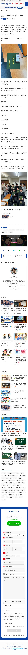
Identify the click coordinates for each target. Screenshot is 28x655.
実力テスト (18, 487)
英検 (7, 497)
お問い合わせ (21, 644)
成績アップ (4, 232)
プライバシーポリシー (8, 644)
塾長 (19, 482)
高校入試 (10, 232)
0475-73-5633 (19, 3)
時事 (24, 492)
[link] (10, 289)
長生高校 (21, 497)
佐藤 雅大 (14, 276)
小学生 (24, 487)
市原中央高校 (4, 490)
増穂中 (23, 482)
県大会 (3, 497)
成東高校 (11, 490)
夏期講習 (3, 485)
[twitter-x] (15, 289)
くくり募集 (4, 475)
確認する (20, 7)
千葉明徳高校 (4, 482)
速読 (16, 497)
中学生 (17, 230)
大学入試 (9, 485)
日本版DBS (7, 492)
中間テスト (4, 480)
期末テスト (4, 494)
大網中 (22, 230)
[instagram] (18, 289)
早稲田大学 (14, 492)
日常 (3, 492)
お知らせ (22, 473)
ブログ (4, 18)
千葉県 (10, 482)
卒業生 (15, 482)
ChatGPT (4, 473)
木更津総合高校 (11, 494)
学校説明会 (4, 487)
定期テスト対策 (11, 487)
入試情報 (18, 480)
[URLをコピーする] (24, 250)
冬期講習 (23, 480)
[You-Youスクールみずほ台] (6, 4)
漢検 (17, 494)
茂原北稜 (12, 497)
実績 (12, 216)
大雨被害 (19, 485)
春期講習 (20, 492)
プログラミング (5, 478)
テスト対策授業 (22, 475)
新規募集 (23, 490)
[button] (3, 250)
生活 (21, 494)
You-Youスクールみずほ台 (8, 230)
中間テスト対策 (11, 480)
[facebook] (13, 289)
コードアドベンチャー (12, 475)
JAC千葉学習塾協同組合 (18, 648)
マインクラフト (13, 478)
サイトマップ (15, 644)
